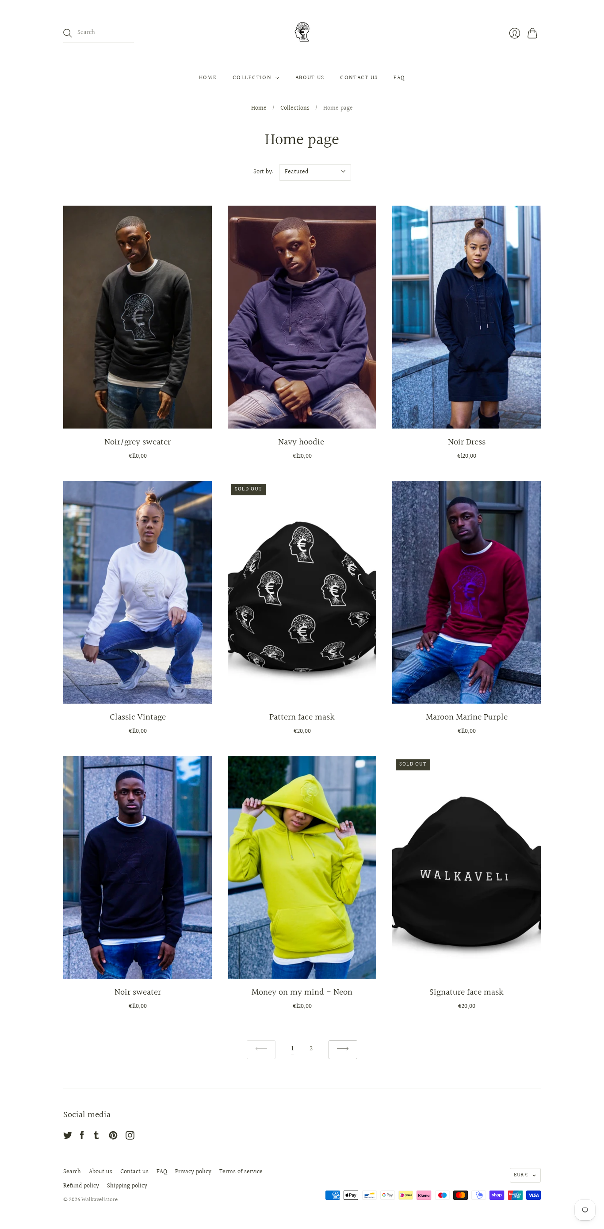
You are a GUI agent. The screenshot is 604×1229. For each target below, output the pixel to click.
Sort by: (263, 172)
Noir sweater (138, 992)
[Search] (67, 33)
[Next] (343, 1049)
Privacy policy (193, 1172)
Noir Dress (466, 442)
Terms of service (241, 1172)
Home (208, 77)
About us (309, 77)
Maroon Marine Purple (467, 717)
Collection (252, 77)
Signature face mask (466, 992)
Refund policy (81, 1186)
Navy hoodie (302, 442)
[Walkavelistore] (302, 33)
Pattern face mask (302, 717)
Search (72, 1172)
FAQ (399, 77)
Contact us (359, 77)
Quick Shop (137, 415)
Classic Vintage (138, 717)
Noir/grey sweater (137, 442)
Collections (295, 108)
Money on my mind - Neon (302, 992)
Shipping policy (127, 1186)
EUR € (521, 1175)
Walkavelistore (99, 1199)
